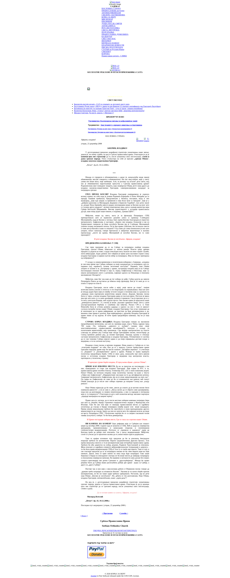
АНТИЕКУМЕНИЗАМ (111, 13)
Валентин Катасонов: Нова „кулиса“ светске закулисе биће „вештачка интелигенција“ (109, 111)
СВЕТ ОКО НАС (109, 39)
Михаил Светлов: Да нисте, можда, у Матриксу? (94, 113)
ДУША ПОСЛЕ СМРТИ (112, 24)
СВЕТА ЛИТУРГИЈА (110, 30)
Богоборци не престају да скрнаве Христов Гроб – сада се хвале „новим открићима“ (108, 108)
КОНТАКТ (122, 531)
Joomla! (94, 576)
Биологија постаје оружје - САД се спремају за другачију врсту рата (101, 104)
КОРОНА (106, 54)
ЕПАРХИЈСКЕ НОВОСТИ (113, 45)
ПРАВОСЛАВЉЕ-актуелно (113, 11)
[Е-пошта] (146, 139)
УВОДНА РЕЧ (99, 531)
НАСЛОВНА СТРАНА (111, 8)
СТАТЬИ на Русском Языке (113, 49)
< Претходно (107, 513)
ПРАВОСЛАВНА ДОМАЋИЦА (115, 34)
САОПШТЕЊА (111, 531)
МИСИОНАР (107, 19)
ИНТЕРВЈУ (106, 41)
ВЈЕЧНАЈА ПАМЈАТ (110, 43)
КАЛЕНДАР (107, 36)
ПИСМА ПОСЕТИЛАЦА (112, 47)
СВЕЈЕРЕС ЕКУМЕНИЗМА (113, 15)
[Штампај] (140, 139)
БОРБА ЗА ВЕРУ (109, 17)
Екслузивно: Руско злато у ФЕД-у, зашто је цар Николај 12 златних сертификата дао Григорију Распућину (117, 106)
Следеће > (124, 513)
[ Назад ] (84, 516)
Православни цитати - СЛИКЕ (114, 56)
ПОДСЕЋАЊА (108, 32)
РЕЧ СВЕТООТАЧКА (111, 28)
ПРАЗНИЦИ (107, 21)
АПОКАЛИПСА (108, 26)
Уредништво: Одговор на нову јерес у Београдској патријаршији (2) (110, 129)
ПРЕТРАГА (132, 531)
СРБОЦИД (106, 52)
